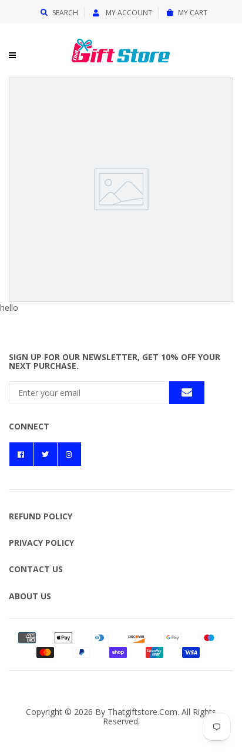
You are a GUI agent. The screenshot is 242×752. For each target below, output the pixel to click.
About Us (30, 596)
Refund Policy (40, 516)
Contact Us (36, 569)
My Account (128, 13)
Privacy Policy (41, 542)
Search (65, 13)
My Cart (192, 13)
